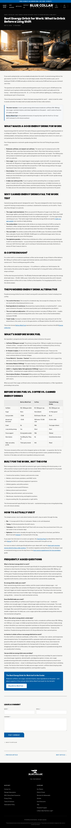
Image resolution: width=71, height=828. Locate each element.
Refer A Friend (41, 792)
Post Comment (14, 735)
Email (38, 709)
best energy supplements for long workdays (47, 550)
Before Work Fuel (20, 325)
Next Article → (61, 755)
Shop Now (5, 6)
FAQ (38, 804)
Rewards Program (42, 807)
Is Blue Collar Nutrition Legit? (45, 810)
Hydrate (18, 535)
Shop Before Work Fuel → (16, 686)
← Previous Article (11, 755)
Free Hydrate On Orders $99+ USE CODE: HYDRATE (35, 1)
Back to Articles (11, 742)
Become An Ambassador (43, 795)
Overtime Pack (41, 539)
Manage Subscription (10, 792)
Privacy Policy (8, 798)
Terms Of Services (9, 801)
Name (6, 709)
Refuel (9, 541)
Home (5, 14)
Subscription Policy (9, 804)
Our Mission (40, 789)
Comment (7, 716)
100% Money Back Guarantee (12, 795)
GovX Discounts (41, 801)
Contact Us (7, 789)
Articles (19, 6)
